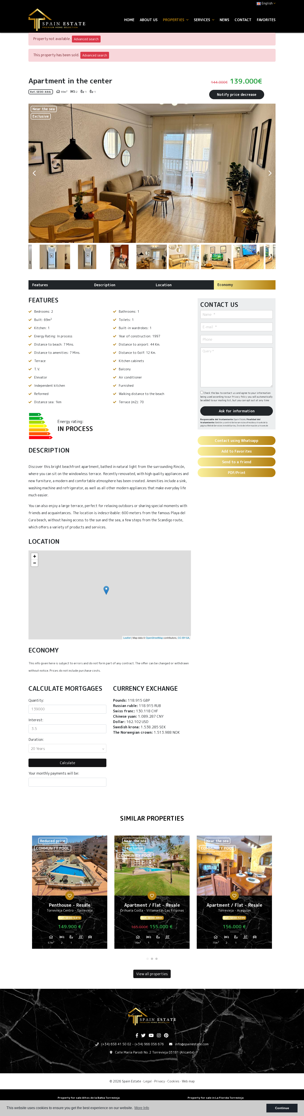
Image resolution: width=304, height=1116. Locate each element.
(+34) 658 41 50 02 (116, 1044)
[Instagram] (159, 1035)
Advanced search (86, 39)
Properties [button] (174, 19)
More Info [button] (141, 1108)
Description (104, 284)
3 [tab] (156, 959)
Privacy (159, 1081)
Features (40, 284)
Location (164, 284)
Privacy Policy (240, 397)
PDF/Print (236, 472)
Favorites (266, 19)
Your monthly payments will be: (53, 773)
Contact (243, 19)
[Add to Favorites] (69, 895)
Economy (225, 284)
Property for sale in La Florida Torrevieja (215, 1098)
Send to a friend (236, 461)
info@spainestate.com (192, 1044)
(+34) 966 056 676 (149, 1044)
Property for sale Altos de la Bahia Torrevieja (89, 1098)
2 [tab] (152, 959)
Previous (34, 173)
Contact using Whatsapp (236, 440)
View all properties (152, 973)
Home (129, 19)
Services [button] (202, 19)
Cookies (173, 1081)
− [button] (34, 563)
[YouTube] (151, 1035)
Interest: (35, 719)
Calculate (67, 762)
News (224, 19)
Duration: (36, 739)
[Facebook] (137, 1035)
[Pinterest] (166, 1035)
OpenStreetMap (154, 637)
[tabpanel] (69, 893)
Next (270, 173)
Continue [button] (282, 1108)
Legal (148, 1081)
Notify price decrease (236, 94)
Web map (188, 1081)
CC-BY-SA (183, 637)
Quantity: (36, 700)
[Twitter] (143, 1035)
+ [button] (34, 556)
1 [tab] (147, 959)
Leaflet (127, 637)
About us (149, 19)
